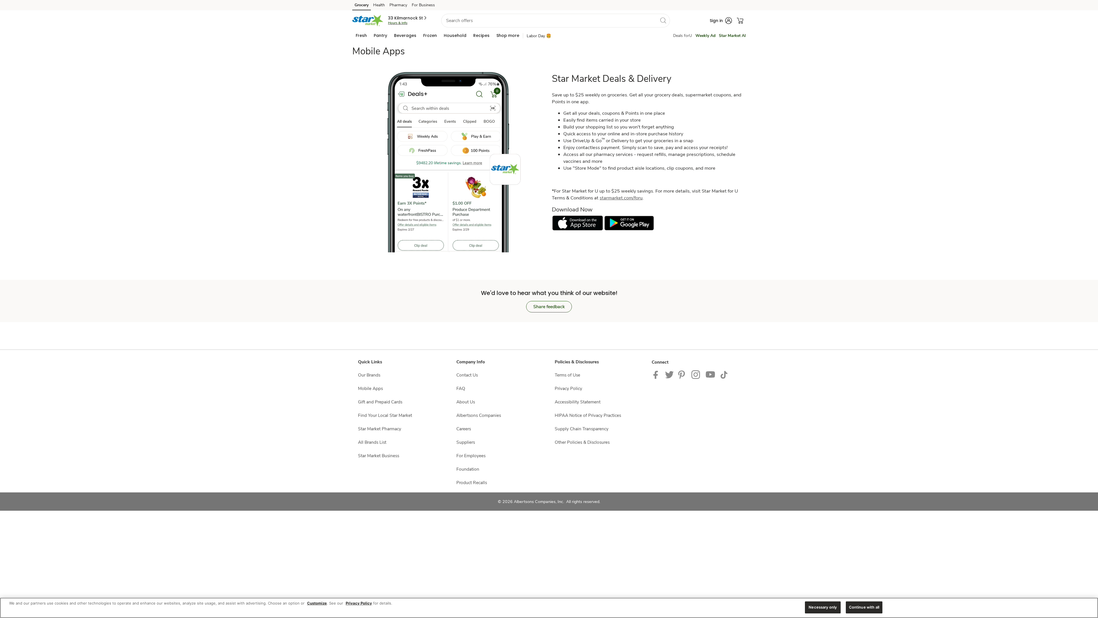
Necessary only (823, 607)
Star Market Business (378, 456)
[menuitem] (361, 35)
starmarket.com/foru (621, 198)
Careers (463, 429)
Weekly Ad (705, 35)
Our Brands (369, 375)
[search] (663, 20)
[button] (407, 18)
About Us (465, 402)
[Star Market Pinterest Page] (682, 374)
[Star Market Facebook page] (657, 374)
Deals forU (682, 35)
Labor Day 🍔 (539, 36)
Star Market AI (732, 35)
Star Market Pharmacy (379, 429)
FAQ (460, 388)
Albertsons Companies (478, 415)
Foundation (467, 469)
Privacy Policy (568, 388)
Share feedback (549, 307)
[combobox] (555, 20)
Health (379, 5)
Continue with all (864, 607)
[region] (549, 608)
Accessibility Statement (577, 402)
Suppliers (465, 442)
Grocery (362, 5)
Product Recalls (471, 483)
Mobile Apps (370, 388)
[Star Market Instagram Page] (696, 374)
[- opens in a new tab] (577, 222)
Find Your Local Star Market (385, 415)
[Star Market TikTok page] (724, 374)
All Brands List (372, 442)
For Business (423, 5)
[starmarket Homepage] (367, 20)
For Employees (471, 456)
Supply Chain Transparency (581, 429)
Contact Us (467, 375)
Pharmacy (398, 5)
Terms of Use (567, 375)
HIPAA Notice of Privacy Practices (588, 415)
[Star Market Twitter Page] (669, 374)
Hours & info (397, 23)
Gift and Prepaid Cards (380, 402)
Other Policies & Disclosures (582, 442)
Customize (317, 603)
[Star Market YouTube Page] (710, 374)
